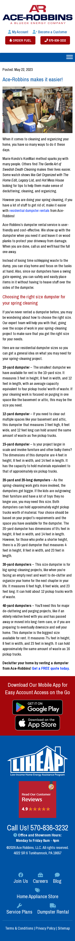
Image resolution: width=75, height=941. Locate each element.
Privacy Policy (45, 928)
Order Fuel (21, 40)
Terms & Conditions (19, 928)
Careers (40, 881)
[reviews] (37, 799)
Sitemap (64, 928)
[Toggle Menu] (69, 57)
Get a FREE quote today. (50, 668)
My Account (19, 32)
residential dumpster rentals (29, 210)
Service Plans (19, 911)
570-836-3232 (57, 40)
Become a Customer (52, 32)
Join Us (21, 881)
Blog (57, 881)
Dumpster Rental (53, 911)
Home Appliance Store (37, 896)
